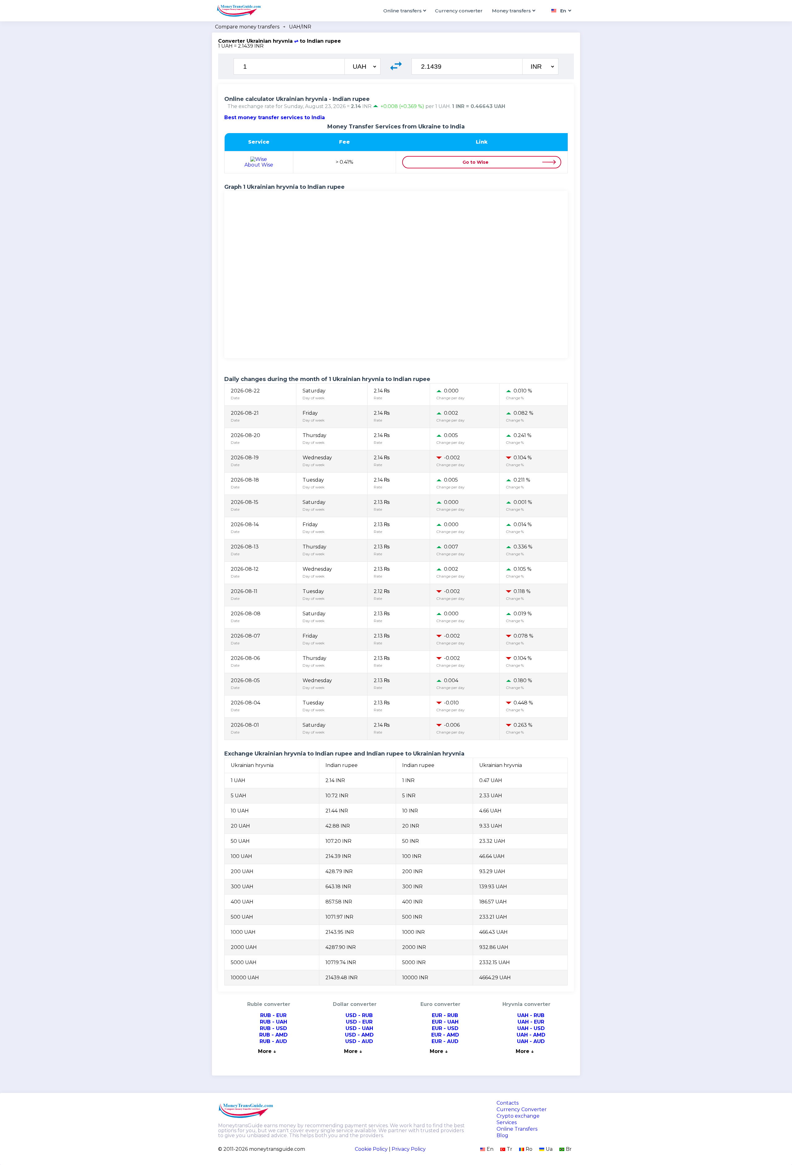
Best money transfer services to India (274, 117)
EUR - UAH (445, 1022)
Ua (549, 1149)
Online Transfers (517, 1129)
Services (507, 1122)
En (490, 1149)
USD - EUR (359, 1022)
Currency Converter (522, 1109)
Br (569, 1149)
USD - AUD (359, 1041)
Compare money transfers (247, 27)
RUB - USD (273, 1028)
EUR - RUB (445, 1015)
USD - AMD (359, 1035)
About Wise (258, 165)
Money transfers (511, 11)
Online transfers (402, 11)
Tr (509, 1149)
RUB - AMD (273, 1035)
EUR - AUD (445, 1041)
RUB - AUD (273, 1041)
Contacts (508, 1103)
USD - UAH (359, 1028)
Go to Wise (476, 162)
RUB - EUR (273, 1015)
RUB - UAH (273, 1022)
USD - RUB (359, 1015)
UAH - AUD (531, 1041)
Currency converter (459, 11)
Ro (529, 1149)
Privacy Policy (409, 1149)
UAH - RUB (530, 1015)
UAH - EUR (531, 1022)
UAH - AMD (531, 1035)
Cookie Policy (371, 1149)
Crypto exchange (518, 1116)
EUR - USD (445, 1028)
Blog (502, 1135)
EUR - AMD (445, 1035)
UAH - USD (531, 1028)
